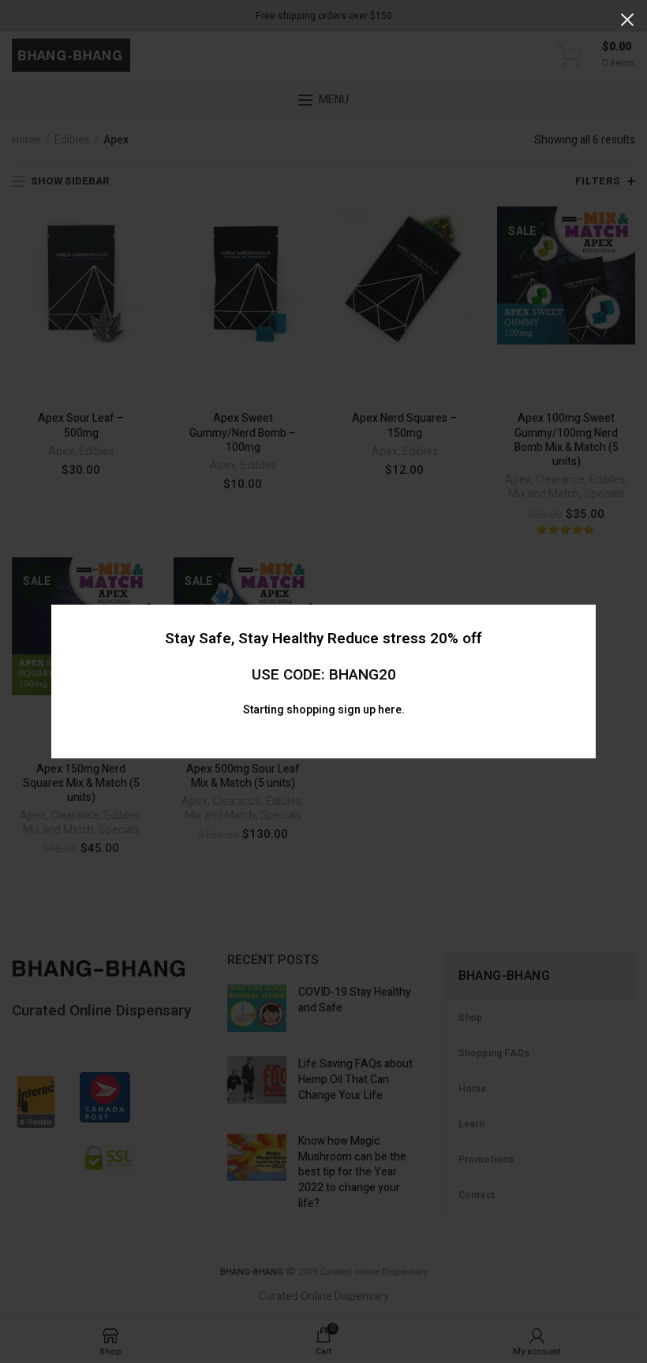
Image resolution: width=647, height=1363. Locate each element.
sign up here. (371, 710)
